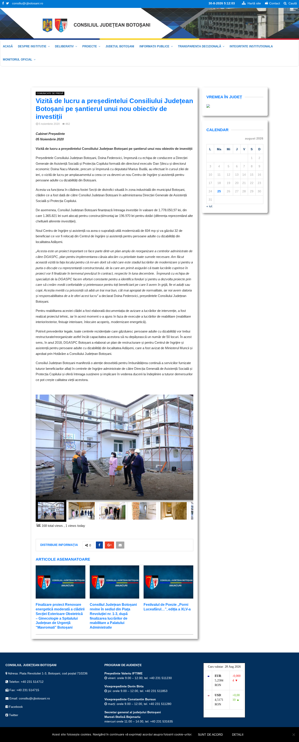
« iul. (209, 206)
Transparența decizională (199, 46)
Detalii (237, 734)
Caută (292, 3)
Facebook (15, 706)
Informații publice (154, 46)
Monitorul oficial (17, 59)
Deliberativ (64, 46)
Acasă (8, 46)
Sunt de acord (210, 734)
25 (219, 191)
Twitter (13, 715)
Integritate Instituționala (251, 46)
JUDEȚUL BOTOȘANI (120, 46)
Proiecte (89, 46)
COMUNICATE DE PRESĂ (50, 93)
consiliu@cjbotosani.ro (27, 3)
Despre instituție (32, 46)
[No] (293, 734)
